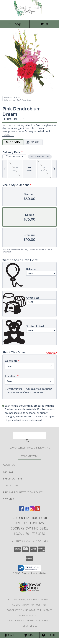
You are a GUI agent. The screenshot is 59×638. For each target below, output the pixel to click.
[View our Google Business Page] (26, 510)
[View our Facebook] (21, 510)
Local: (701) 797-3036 (29, 534)
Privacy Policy (16, 620)
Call (11, 635)
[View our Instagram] (32, 510)
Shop (17, 23)
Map (30, 635)
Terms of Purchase (38, 620)
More (7, 134)
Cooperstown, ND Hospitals (29, 604)
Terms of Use (29, 625)
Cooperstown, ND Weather (23, 610)
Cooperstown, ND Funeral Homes (28, 599)
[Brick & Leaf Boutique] (29, 16)
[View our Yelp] (37, 510)
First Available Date (39, 156)
